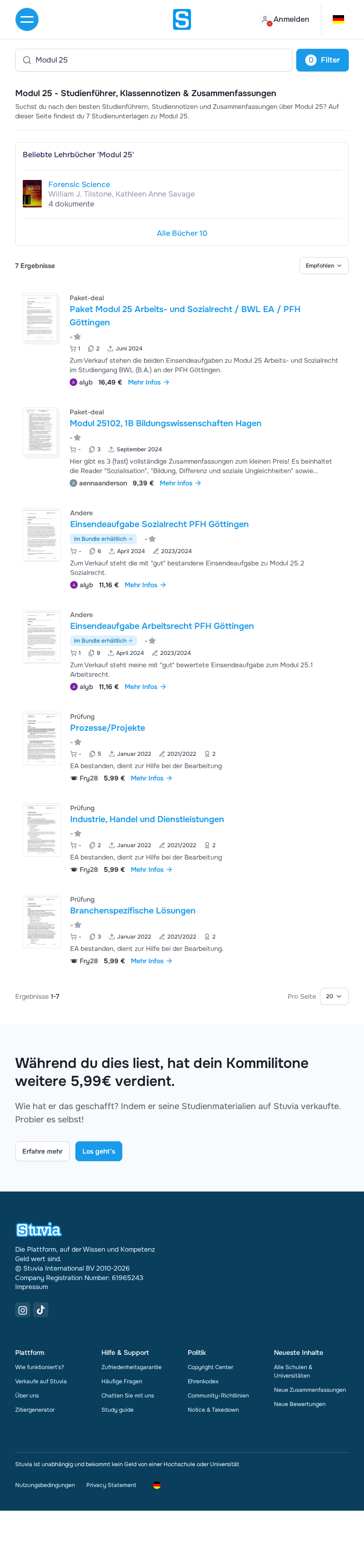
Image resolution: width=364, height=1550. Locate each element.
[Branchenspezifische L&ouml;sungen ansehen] (182, 929)
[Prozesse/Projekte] (42, 738)
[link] (32, 193)
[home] (182, 19)
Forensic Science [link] (79, 184)
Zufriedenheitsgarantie (131, 1367)
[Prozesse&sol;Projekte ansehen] (182, 746)
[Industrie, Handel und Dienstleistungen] (42, 830)
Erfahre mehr (42, 1151)
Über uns (27, 1395)
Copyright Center (210, 1367)
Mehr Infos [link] (144, 382)
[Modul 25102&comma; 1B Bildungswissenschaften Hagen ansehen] (182, 446)
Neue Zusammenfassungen (310, 1390)
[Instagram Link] (22, 1309)
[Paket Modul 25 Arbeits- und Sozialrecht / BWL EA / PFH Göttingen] (40, 317)
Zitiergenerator (35, 1410)
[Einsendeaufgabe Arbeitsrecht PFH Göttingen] (42, 636)
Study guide (117, 1410)
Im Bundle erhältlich (100, 539)
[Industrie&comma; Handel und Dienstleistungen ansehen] (182, 837)
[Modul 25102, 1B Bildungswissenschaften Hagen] (40, 431)
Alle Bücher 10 (182, 233)
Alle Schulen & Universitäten (293, 1371)
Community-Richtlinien (218, 1395)
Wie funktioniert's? (39, 1367)
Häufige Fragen (121, 1381)
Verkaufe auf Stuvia (41, 1381)
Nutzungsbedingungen (45, 1485)
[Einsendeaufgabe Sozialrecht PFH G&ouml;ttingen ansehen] (182, 548)
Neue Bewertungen (300, 1404)
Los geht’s (98, 1151)
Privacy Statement (111, 1485)
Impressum (31, 1286)
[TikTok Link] (40, 1309)
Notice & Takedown (213, 1410)
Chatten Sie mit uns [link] (127, 1395)
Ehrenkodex (203, 1381)
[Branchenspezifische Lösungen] (42, 921)
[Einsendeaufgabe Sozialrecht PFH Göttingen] (42, 535)
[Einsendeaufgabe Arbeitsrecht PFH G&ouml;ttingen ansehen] (182, 649)
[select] (324, 265)
